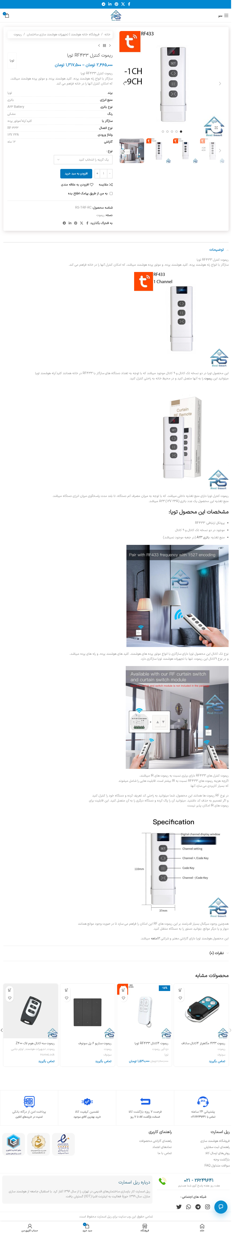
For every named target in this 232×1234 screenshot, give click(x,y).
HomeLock (47, 1055)
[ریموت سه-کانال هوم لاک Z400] (30, 1011)
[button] (220, 83)
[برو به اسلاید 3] (172, 131)
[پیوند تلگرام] (103, 4)
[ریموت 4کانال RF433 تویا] (144, 1011)
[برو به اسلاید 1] (181, 131)
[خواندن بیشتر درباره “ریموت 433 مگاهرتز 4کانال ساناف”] (180, 990)
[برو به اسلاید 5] (163, 131)
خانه (107, 34)
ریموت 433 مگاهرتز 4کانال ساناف (203, 1043)
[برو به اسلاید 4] (167, 131)
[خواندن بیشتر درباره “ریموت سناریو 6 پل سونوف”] (66, 990)
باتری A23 (203, 537)
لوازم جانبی (17, 1049)
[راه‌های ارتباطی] (220, 1207)
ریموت (18, 34)
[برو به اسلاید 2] (176, 131)
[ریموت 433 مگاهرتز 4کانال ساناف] (201, 1011)
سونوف (221, 1055)
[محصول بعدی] (99, 45)
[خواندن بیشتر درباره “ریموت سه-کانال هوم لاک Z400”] (10, 990)
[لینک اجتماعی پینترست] (116, 4)
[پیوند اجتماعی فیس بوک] (129, 4)
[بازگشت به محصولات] (104, 45)
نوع (110, 151)
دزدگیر (164, 1049)
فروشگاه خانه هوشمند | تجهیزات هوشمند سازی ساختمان (63, 34)
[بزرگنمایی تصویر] (216, 128)
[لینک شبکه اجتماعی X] (123, 4)
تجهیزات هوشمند (35, 1049)
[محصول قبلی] (110, 45)
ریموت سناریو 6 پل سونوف (94, 1043)
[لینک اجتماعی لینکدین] (110, 4)
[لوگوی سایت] (116, 15)
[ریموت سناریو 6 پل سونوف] (87, 1011)
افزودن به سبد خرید (76, 173)
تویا (12, 60)
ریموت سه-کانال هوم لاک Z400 (35, 1043)
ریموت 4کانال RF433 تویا (151, 1043)
